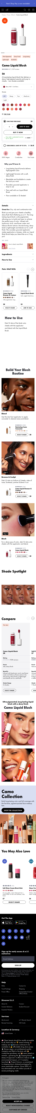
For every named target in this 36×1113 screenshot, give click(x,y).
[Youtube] (28, 931)
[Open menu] (3, 10)
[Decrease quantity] (6, 127)
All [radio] (5, 96)
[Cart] (33, 10)
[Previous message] (1, 3)
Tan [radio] (18, 96)
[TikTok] (3, 931)
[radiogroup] (18, 98)
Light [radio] (5, 100)
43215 (28, 137)
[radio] (5, 121)
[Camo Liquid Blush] (15, 649)
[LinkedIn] (16, 937)
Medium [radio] (26, 96)
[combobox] (18, 86)
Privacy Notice (10, 973)
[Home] (7, 9)
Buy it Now (18, 132)
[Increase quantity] (12, 127)
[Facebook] (22, 931)
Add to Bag (24, 126)
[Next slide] (32, 269)
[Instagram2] (3, 944)
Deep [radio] (11, 96)
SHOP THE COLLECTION (13, 810)
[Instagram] (10, 931)
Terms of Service (11, 976)
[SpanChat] (10, 937)
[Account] (29, 9)
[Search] (25, 10)
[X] (3, 937)
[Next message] (34, 3)
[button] (18, 34)
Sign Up (18, 965)
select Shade (10, 308)
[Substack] (22, 937)
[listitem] (3, 105)
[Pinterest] (16, 931)
